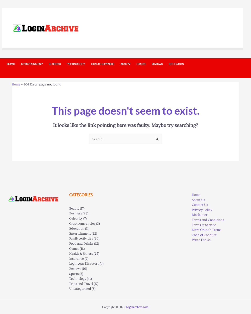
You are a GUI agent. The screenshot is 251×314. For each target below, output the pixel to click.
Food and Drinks (81, 243)
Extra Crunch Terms (206, 230)
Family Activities (81, 238)
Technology (77, 278)
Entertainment (80, 233)
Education (76, 228)
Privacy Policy (202, 210)
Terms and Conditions (208, 220)
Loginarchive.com (137, 307)
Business (75, 213)
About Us (198, 200)
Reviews (75, 268)
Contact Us (200, 205)
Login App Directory (84, 263)
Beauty (74, 208)
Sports (74, 274)
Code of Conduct (204, 235)
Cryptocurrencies (82, 223)
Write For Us (201, 240)
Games (74, 248)
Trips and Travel (81, 284)
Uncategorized (80, 288)
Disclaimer (199, 215)
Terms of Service (204, 225)
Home (16, 84)
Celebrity (76, 218)
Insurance (76, 258)
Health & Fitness (81, 253)
